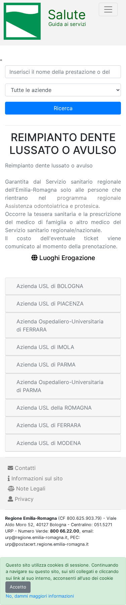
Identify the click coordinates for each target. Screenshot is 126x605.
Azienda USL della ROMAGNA (54, 407)
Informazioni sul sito (36, 478)
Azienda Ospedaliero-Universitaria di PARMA (59, 386)
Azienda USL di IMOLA (45, 347)
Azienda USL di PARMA (46, 364)
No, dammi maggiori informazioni (40, 596)
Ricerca (63, 108)
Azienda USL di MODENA (48, 443)
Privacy (23, 499)
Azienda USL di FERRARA (48, 425)
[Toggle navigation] (108, 9)
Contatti (24, 468)
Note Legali (29, 488)
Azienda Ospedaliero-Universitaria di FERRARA (59, 325)
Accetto (18, 587)
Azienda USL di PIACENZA (50, 303)
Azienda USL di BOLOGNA (49, 286)
